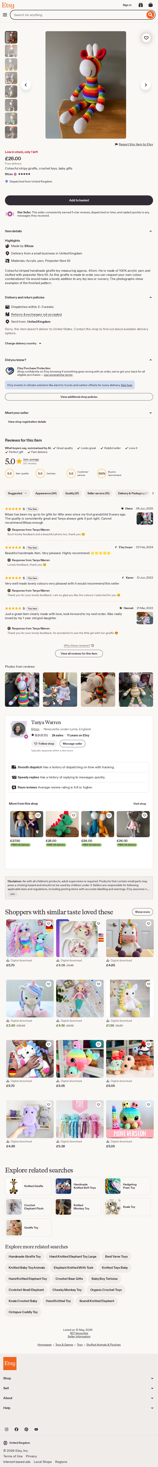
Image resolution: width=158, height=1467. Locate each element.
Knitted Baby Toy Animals (29, 1269)
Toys (80, 1344)
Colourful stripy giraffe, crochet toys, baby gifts (38, 168)
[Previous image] (26, 85)
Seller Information (79, 1336)
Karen (130, 577)
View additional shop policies (79, 396)
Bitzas (9, 174)
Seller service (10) (98, 493)
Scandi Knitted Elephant (98, 1302)
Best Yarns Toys (118, 1258)
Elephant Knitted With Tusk (75, 1269)
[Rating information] (32, 735)
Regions (61, 1462)
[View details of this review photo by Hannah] (145, 618)
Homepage (44, 1344)
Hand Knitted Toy (60, 1302)
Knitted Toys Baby (116, 1269)
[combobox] (77, 15)
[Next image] (146, 85)
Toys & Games (64, 1344)
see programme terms (58, 374)
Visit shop (139, 803)
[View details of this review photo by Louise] (98, 689)
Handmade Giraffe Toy (26, 1258)
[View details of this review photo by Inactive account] (136, 689)
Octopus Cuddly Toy (25, 1313)
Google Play (48, 1420)
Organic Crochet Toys (107, 1291)
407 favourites (79, 1333)
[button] (72, 743)
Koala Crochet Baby (25, 1302)
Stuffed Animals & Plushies (103, 1344)
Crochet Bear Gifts (71, 1280)
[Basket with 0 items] (151, 5)
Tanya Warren (46, 722)
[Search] (150, 15)
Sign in (127, 5)
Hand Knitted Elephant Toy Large (74, 1258)
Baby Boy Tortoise (106, 1280)
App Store (17, 1420)
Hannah (129, 608)
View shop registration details (27, 421)
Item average (31, 459)
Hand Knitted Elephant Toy (30, 1280)
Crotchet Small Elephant (28, 1291)
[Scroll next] (153, 493)
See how (126, 385)
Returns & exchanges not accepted (36, 314)
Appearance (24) (46, 493)
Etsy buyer (126, 547)
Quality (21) (72, 493)
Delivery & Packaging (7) (133, 493)
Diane (129, 508)
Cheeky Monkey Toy (68, 1291)
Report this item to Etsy (136, 144)
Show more (142, 911)
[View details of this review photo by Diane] (145, 518)
